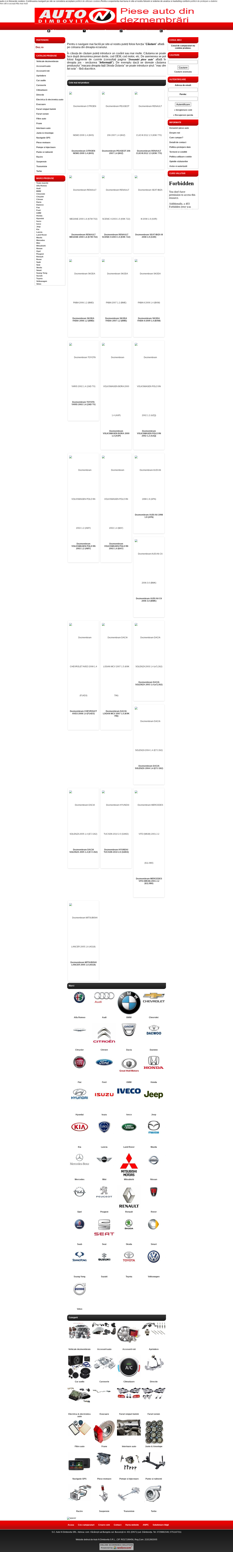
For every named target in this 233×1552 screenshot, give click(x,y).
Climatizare (41, 90)
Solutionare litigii (161, 1525)
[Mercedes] (79, 1165)
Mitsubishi (41, 246)
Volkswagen (41, 281)
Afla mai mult (22, 3)
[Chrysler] (79, 1036)
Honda (39, 216)
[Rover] (154, 1198)
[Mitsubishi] (129, 1176)
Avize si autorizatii (178, 166)
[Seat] (104, 1237)
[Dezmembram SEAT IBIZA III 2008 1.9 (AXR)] (149, 204)
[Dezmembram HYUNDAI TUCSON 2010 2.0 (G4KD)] (116, 819)
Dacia (38, 202)
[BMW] (129, 1014)
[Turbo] (154, 1502)
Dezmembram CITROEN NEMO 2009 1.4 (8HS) (83, 152)
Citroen (39, 199)
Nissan (39, 248)
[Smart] (154, 1230)
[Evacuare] (104, 1395)
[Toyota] (129, 1262)
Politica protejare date (180, 147)
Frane (39, 123)
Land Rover (41, 235)
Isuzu (38, 221)
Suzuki (39, 276)
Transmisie (41, 166)
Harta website (132, 1525)
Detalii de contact (177, 142)
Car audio (41, 80)
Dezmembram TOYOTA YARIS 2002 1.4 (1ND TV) (83, 403)
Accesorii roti (42, 71)
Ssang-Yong (41, 273)
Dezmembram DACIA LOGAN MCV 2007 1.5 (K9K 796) (116, 713)
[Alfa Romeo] (79, 1003)
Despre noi (174, 133)
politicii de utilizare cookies (87, 1)
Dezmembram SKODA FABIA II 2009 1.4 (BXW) (149, 319)
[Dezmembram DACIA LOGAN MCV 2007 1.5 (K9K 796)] (116, 666)
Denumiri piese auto (179, 128)
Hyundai (40, 218)
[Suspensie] (104, 1502)
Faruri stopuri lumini (46, 109)
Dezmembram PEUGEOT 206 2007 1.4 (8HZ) (116, 152)
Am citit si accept (7, 3)
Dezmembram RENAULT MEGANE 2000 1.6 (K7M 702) (83, 235)
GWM (38, 213)
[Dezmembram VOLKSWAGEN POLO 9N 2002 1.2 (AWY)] (83, 499)
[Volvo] (79, 1295)
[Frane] (104, 1443)
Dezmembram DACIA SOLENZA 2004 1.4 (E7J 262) (149, 767)
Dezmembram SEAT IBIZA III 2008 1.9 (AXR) (149, 235)
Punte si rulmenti (44, 152)
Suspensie (41, 161)
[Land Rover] (129, 1133)
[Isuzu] (104, 1100)
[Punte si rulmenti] (154, 1469)
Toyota (39, 278)
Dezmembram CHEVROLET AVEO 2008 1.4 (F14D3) (83, 712)
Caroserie (41, 85)
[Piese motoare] (104, 1465)
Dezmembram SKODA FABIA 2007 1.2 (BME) (116, 319)
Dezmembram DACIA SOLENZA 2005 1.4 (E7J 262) (83, 850)
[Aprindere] (154, 1336)
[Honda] (154, 1068)
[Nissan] (154, 1167)
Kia (37, 229)
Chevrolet (40, 194)
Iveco (38, 224)
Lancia (39, 232)
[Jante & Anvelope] (154, 1443)
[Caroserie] (104, 1371)
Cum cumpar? (97, 30)
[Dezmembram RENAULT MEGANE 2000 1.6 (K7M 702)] (83, 204)
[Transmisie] (129, 1500)
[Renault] (129, 1208)
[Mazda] (154, 1133)
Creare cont (104, 1525)
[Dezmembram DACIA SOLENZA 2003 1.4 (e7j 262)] (149, 652)
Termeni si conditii (178, 152)
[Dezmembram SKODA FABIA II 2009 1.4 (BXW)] (149, 288)
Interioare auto (43, 128)
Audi (38, 188)
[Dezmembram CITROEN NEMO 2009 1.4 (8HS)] (83, 121)
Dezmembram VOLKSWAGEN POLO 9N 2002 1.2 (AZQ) (149, 433)
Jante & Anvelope (45, 133)
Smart (39, 270)
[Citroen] (104, 1046)
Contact (170, 30)
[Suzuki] (104, 1262)
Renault (39, 257)
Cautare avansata (183, 72)
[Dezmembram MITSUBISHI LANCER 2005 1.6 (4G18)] (83, 932)
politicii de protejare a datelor (203, 1)
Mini (38, 243)
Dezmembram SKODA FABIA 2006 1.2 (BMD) (83, 319)
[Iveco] (129, 1093)
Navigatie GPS (43, 138)
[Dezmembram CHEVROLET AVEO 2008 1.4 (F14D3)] (83, 666)
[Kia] (79, 1133)
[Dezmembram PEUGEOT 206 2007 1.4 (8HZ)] (116, 121)
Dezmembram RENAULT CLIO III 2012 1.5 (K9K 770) (149, 152)
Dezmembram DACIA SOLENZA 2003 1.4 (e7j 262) (149, 683)
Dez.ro (39, 47)
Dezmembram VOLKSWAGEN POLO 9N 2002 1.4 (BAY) (116, 546)
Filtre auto (41, 118)
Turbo (39, 171)
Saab (38, 262)
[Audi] (104, 1003)
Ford (38, 210)
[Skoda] (129, 1230)
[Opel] (79, 1198)
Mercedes (40, 240)
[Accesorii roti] (129, 1345)
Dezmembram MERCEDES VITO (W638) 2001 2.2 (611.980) (149, 881)
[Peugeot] (104, 1198)
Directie (40, 95)
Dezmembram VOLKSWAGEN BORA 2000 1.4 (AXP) (116, 433)
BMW (38, 191)
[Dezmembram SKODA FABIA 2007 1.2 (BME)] (116, 288)
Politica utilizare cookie (180, 157)
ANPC (146, 1525)
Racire (39, 157)
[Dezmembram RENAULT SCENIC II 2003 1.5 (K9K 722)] (116, 204)
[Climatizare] (129, 1376)
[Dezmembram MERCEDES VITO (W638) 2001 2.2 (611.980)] (149, 833)
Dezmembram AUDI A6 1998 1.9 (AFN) (149, 516)
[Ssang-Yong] (79, 1262)
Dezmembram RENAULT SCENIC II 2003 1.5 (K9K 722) (116, 235)
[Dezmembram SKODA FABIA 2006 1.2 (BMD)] (83, 288)
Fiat (38, 207)
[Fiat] (79, 1068)
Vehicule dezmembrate (47, 61)
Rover (39, 259)
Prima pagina (60, 30)
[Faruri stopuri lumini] (129, 1398)
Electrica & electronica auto (49, 99)
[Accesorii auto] (104, 1334)
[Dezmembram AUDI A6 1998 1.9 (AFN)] (149, 485)
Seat (38, 265)
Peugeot (40, 254)
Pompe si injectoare (46, 147)
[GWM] (129, 1074)
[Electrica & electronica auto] (79, 1402)
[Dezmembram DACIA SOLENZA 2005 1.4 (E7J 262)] (83, 819)
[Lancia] (104, 1133)
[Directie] (154, 1370)
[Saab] (79, 1230)
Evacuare (41, 104)
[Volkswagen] (154, 1262)
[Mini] (104, 1165)
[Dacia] (129, 1036)
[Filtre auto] (79, 1435)
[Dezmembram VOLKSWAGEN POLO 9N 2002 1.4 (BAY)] (116, 499)
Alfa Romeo (41, 186)
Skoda (39, 268)
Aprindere (41, 76)
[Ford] (104, 1068)
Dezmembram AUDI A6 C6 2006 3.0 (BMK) (149, 599)
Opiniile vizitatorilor (178, 161)
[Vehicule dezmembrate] (79, 1340)
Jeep (38, 227)
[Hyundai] (79, 1100)
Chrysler (40, 197)
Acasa (71, 1525)
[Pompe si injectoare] (129, 1471)
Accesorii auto (43, 66)
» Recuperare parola (183, 115)
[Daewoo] (154, 1036)
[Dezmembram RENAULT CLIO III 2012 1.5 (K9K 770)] (149, 121)
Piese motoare (43, 142)
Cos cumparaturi (135, 30)
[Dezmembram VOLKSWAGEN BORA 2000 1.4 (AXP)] (116, 386)
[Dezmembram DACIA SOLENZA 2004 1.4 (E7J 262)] (149, 736)
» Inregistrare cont (183, 110)
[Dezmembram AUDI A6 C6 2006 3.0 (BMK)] (149, 568)
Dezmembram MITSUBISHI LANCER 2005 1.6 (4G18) (83, 963)
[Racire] (79, 1500)
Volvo (38, 284)
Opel (38, 251)
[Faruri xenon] (154, 1400)
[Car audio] (79, 1378)
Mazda (39, 238)
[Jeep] (154, 1100)
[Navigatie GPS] (79, 1475)
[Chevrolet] (154, 1003)
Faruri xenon (42, 114)
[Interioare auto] (129, 1435)
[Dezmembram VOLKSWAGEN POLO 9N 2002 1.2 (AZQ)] (149, 386)
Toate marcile (42, 183)
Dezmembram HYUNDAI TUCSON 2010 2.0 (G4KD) (116, 850)
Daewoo (40, 205)
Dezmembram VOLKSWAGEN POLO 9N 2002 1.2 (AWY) (83, 546)
